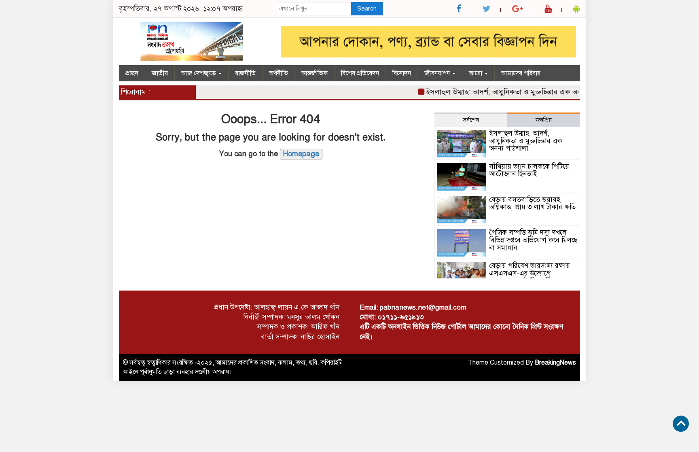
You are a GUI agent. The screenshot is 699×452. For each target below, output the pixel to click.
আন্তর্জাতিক (314, 73)
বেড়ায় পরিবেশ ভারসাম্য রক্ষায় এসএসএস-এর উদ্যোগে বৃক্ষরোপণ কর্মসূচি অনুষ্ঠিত (529, 273)
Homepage (301, 153)
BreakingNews (555, 363)
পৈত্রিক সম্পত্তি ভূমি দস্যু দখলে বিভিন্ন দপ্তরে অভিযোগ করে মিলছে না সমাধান (533, 240)
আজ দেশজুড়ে (199, 73)
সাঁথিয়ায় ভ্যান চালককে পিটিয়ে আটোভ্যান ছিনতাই (529, 170)
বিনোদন (401, 73)
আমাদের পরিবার (520, 73)
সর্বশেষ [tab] (471, 119)
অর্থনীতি (278, 73)
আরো (476, 73)
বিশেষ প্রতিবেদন (360, 73)
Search (367, 8)
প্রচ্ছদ (131, 73)
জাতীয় (160, 73)
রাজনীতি (245, 73)
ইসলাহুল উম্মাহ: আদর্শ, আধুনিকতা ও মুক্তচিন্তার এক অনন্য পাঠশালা (513, 91)
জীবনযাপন (437, 73)
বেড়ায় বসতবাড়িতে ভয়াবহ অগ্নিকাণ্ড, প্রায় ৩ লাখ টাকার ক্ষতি (532, 203)
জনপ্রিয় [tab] (544, 119)
